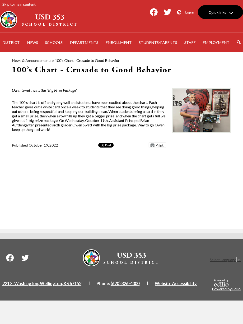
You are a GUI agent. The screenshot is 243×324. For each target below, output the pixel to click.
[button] (11, 42)
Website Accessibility (176, 283)
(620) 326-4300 (125, 283)
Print (159, 145)
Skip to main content (19, 4)
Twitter (167, 12)
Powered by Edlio (226, 289)
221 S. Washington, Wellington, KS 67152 (41, 283)
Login (185, 12)
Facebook (153, 12)
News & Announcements (31, 60)
